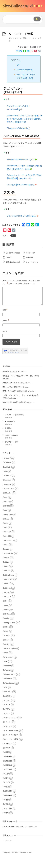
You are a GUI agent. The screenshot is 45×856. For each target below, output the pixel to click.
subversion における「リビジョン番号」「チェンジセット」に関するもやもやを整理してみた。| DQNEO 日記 (24, 118)
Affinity (8, 467)
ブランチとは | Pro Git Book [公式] (22, 215)
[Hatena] (28, 51)
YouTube (8, 691)
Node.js (8, 596)
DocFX (8, 257)
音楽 (7, 812)
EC (6, 510)
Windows (8, 678)
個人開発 (29, 257)
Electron (8, 514)
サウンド (8, 726)
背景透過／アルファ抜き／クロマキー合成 (20, 376)
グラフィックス (11, 717)
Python (8, 614)
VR (6, 661)
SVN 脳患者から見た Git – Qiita (21, 159)
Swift (7, 640)
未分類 (7, 782)
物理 (7, 786)
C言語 (7, 501)
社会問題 (8, 428)
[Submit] (37, 19)
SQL (6, 631)
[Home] (10, 38)
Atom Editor (9, 488)
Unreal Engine (10, 648)
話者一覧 (9, 371)
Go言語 (8, 536)
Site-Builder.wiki (18, 6)
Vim (6, 652)
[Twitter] (21, 51)
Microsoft (9, 579)
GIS (6, 523)
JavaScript (9, 553)
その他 (7, 700)
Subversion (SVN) (24, 69)
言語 (7, 804)
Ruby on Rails (10, 622)
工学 (7, 773)
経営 (7, 799)
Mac (6, 566)
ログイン (8, 840)
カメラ (7, 713)
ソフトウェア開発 (20, 38)
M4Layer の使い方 (11, 387)
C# (6, 497)
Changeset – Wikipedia (17, 128)
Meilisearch (30, 253)
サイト (4, 331)
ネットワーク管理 (11, 739)
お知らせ (8, 696)
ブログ (7, 748)
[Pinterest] (36, 51)
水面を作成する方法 (12, 382)
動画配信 (8, 765)
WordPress (9, 683)
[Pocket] (32, 51)
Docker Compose (13, 253)
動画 (7, 752)
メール (5, 320)
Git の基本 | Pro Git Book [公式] (21, 184)
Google (8, 531)
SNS (6, 627)
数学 (7, 778)
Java (7, 549)
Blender (8, 493)
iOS (6, 544)
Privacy (10, 352)
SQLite (7, 635)
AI (6, 471)
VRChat (8, 665)
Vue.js (7, 670)
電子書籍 (8, 808)
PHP (6, 609)
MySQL (8, 588)
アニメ (7, 704)
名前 (5, 310)
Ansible (8, 484)
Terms (16, 352)
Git (17, 64)
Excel (7, 519)
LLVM (7, 562)
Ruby (7, 618)
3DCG (7, 458)
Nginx (7, 592)
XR (6, 687)
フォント (8, 743)
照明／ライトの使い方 (14, 391)
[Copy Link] (39, 51)
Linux (7, 557)
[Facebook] (17, 51)
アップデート (14, 414)
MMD (7, 583)
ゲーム (7, 722)
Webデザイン (10, 674)
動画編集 (8, 761)
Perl (6, 605)
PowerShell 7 (10, 421)
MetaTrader (9, 575)
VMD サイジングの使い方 (13, 402)
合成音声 (8, 769)
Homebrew (9, 540)
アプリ (7, 709)
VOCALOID (9, 657)
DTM (7, 506)
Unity (7, 644)
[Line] (24, 51)
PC (6, 601)
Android (8, 480)
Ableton (8, 462)
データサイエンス (11, 735)
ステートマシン (32, 262)
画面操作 (12, 262)
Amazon (8, 475)
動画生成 (8, 756)
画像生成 (8, 795)
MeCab (7, 570)
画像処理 (8, 791)
